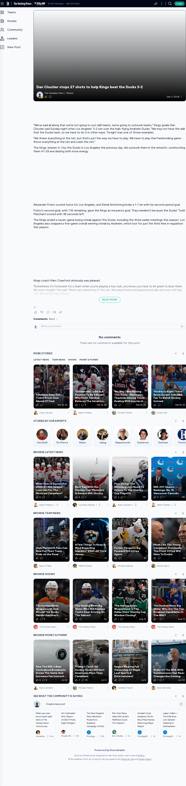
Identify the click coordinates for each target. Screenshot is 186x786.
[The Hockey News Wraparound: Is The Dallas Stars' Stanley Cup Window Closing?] (130, 601)
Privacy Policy (144, 759)
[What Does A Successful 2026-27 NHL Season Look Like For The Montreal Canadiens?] (52, 479)
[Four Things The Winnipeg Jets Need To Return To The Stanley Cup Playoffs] (130, 479)
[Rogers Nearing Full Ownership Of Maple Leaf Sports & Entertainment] (130, 662)
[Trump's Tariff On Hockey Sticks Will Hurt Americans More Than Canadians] (91, 662)
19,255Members (56, 3)
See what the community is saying (57, 696)
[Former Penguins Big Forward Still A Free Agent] (130, 540)
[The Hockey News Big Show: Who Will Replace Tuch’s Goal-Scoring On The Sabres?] (91, 601)
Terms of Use (127, 759)
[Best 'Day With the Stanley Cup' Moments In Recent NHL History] (91, 479)
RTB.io (141, 755)
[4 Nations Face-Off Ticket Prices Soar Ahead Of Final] (52, 387)
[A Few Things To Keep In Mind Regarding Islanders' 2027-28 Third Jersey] (91, 540)
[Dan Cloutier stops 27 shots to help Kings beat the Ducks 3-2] (110, 55)
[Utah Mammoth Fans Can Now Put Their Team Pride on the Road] (52, 540)
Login (179, 3)
